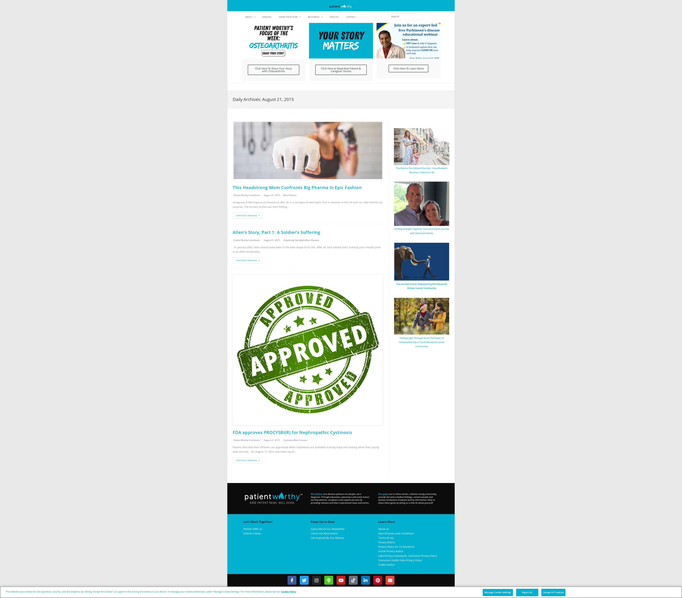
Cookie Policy (288, 591)
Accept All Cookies (553, 592)
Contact (351, 16)
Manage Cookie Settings (498, 592)
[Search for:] (405, 16)
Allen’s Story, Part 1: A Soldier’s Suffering (276, 232)
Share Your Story (288, 16)
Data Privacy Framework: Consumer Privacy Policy (407, 555)
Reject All (527, 592)
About (248, 16)
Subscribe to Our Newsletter (328, 529)
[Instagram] (316, 580)
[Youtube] (341, 580)
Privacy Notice (386, 542)
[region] (341, 592)
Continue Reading (246, 215)
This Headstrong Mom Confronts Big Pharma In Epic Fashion (297, 187)
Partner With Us (252, 529)
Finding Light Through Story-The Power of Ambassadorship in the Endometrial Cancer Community (422, 342)
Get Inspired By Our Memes (327, 538)
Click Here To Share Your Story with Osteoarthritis (273, 70)
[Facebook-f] (292, 580)
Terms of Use (386, 538)
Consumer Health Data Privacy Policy (400, 560)
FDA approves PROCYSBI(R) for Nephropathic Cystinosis (292, 432)
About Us (383, 529)
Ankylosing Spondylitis (294, 240)
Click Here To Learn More (408, 68)
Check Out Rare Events (324, 533)
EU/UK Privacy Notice (390, 551)
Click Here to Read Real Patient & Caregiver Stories (341, 70)
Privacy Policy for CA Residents (396, 546)
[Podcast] (328, 580)
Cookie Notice (386, 564)
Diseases (267, 16)
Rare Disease (290, 195)
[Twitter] (304, 580)
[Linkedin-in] (365, 580)
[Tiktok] (353, 580)
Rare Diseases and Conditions (396, 533)
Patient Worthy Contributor (247, 195)
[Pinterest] (377, 580)
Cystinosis (288, 440)
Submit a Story (252, 533)
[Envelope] (390, 580)
